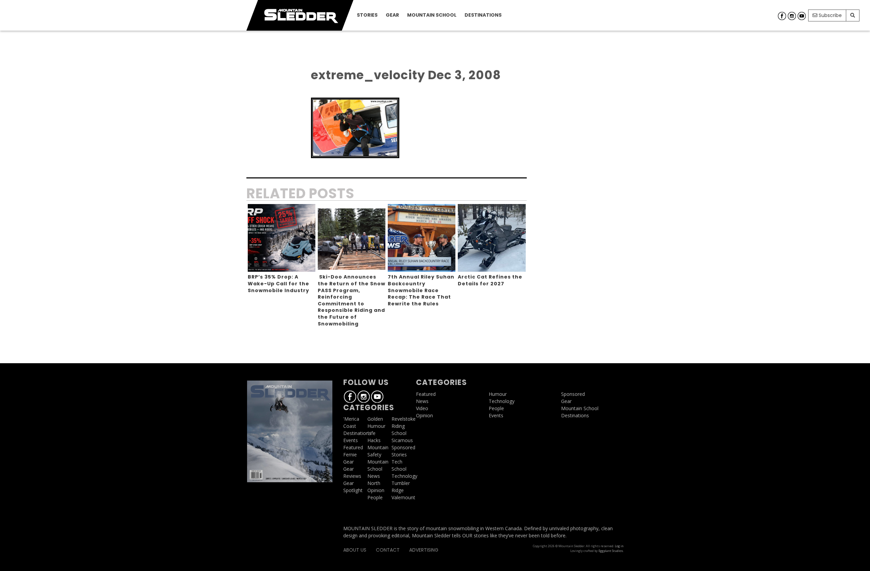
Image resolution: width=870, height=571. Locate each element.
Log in (619, 546)
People (375, 497)
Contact (388, 550)
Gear (392, 15)
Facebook (782, 16)
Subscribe (829, 15)
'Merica (351, 419)
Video (422, 408)
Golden (375, 419)
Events (350, 440)
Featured (353, 447)
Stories (367, 15)
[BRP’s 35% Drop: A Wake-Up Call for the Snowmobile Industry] (281, 238)
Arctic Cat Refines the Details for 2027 (490, 280)
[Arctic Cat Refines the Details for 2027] (491, 238)
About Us (354, 550)
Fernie (350, 454)
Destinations (483, 15)
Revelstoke (404, 419)
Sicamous (402, 440)
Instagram (792, 16)
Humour (376, 426)
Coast (349, 426)
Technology (404, 476)
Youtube (802, 16)
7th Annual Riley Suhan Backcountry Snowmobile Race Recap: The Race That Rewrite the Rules (421, 290)
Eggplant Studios (610, 551)
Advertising (423, 550)
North (373, 483)
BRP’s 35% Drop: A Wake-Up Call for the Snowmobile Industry (278, 283)
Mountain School (431, 15)
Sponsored (403, 447)
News (373, 476)
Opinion (375, 490)
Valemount (403, 497)
